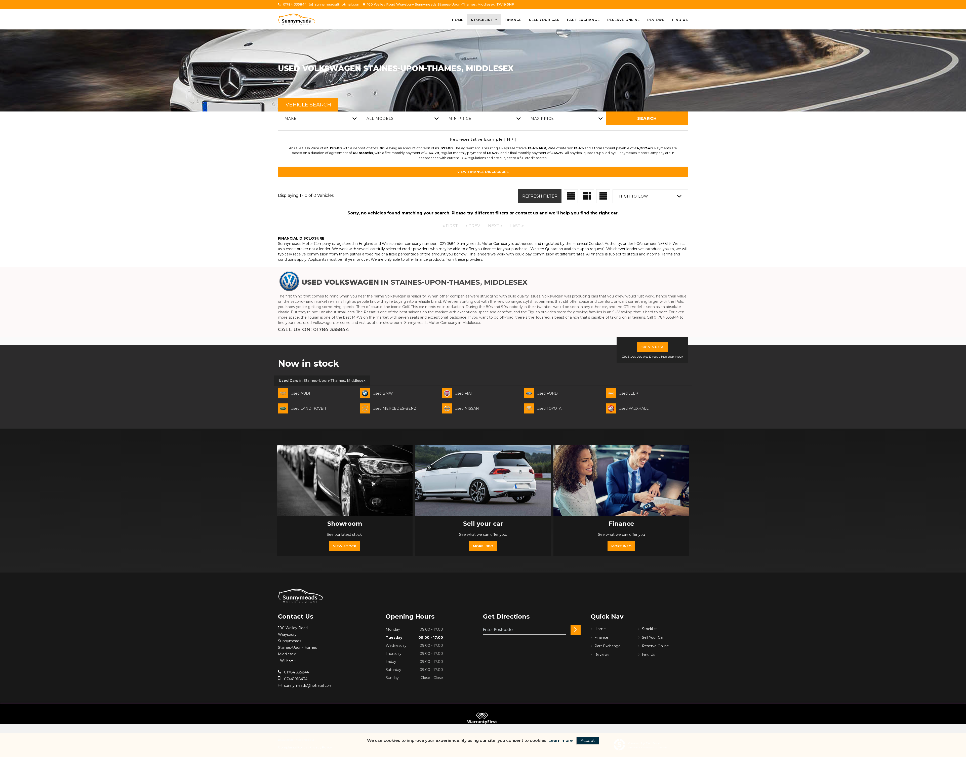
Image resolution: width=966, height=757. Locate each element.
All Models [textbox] (380, 118)
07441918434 (295, 679)
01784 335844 (294, 4)
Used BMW (383, 393)
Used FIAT (464, 393)
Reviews (656, 20)
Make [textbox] (291, 118)
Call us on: (313, 329)
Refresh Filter (539, 196)
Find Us (680, 20)
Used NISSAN (467, 408)
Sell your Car (544, 20)
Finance (513, 20)
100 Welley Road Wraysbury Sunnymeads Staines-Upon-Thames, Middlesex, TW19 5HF (440, 4)
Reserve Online (623, 20)
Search (647, 118)
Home (457, 20)
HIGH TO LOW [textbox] (633, 196)
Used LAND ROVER (308, 408)
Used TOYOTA (549, 408)
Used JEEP (628, 393)
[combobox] (319, 118)
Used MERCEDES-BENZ (394, 408)
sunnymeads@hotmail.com (337, 4)
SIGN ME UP (652, 347)
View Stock (344, 546)
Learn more (560, 740)
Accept (588, 740)
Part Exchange (583, 20)
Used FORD (547, 393)
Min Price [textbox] (460, 118)
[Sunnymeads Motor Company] (297, 19)
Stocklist (482, 20)
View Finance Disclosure (483, 172)
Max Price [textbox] (542, 118)
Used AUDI (300, 393)
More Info (483, 546)
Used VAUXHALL (634, 408)
